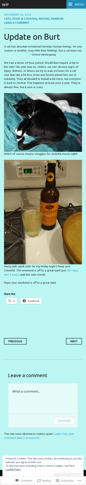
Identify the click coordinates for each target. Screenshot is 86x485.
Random (57, 19)
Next (74, 341)
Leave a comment (16, 23)
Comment (64, 420)
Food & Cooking (24, 19)
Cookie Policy (13, 469)
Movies (44, 19)
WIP (5, 5)
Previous (15, 341)
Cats (7, 19)
